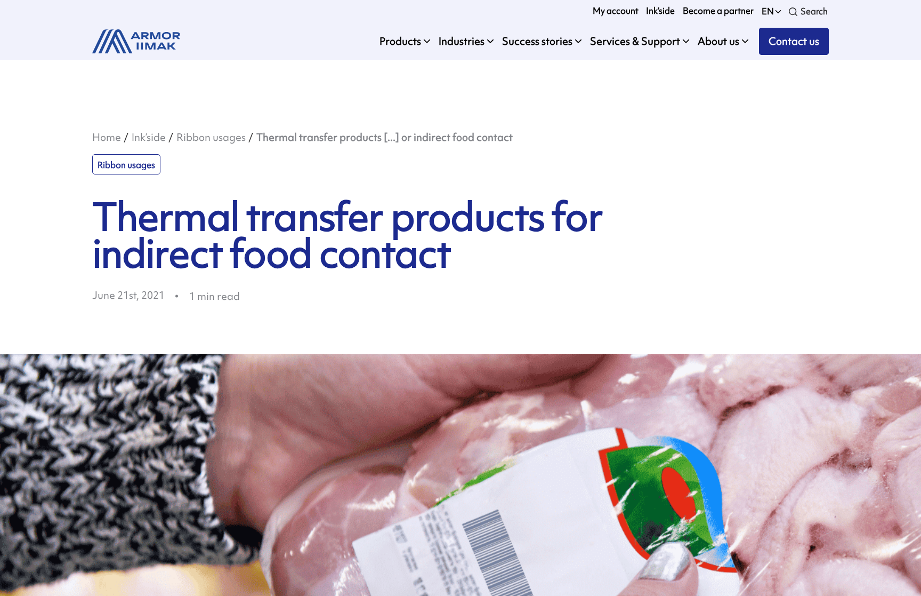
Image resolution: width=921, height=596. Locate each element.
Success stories (537, 41)
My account (616, 11)
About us (718, 41)
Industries (461, 41)
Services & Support (635, 41)
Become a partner (718, 11)
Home (106, 137)
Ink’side (660, 11)
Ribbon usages (211, 137)
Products (400, 41)
